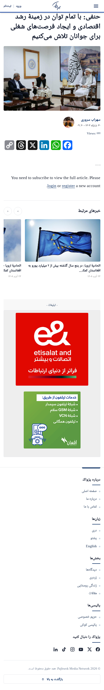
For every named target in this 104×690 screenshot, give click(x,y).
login (51, 185)
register (68, 185)
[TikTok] (64, 649)
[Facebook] (97, 649)
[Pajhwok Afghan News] (56, 6)
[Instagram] (72, 649)
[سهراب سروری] (68, 122)
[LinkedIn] (55, 649)
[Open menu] (96, 6)
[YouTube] (80, 649)
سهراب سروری (90, 120)
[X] (89, 649)
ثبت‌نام (7, 6)
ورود (18, 6)
